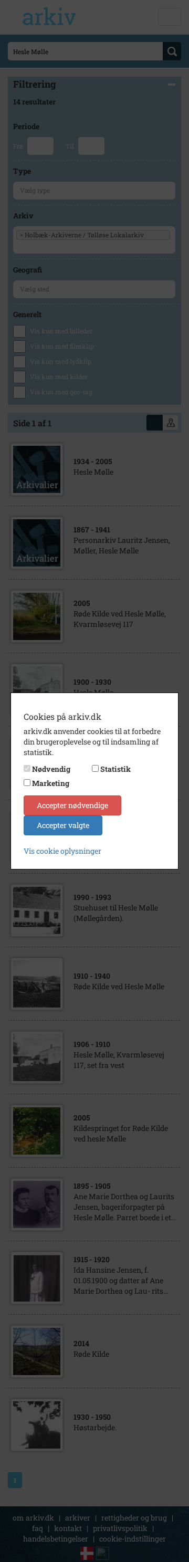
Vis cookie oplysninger (62, 851)
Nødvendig (51, 769)
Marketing (50, 783)
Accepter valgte (63, 825)
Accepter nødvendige (72, 805)
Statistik (115, 769)
